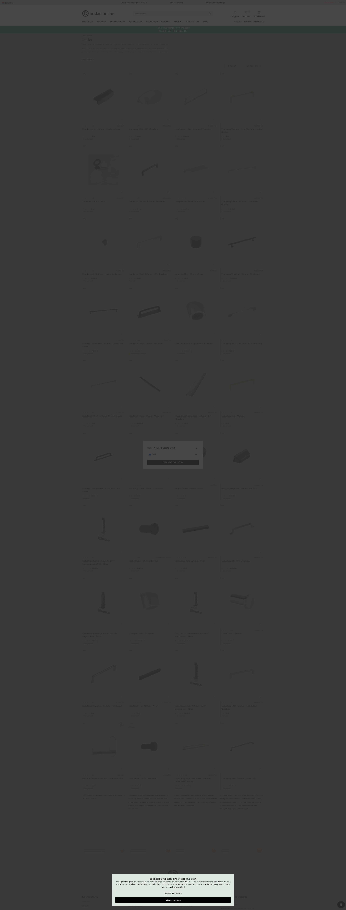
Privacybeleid (178, 887)
